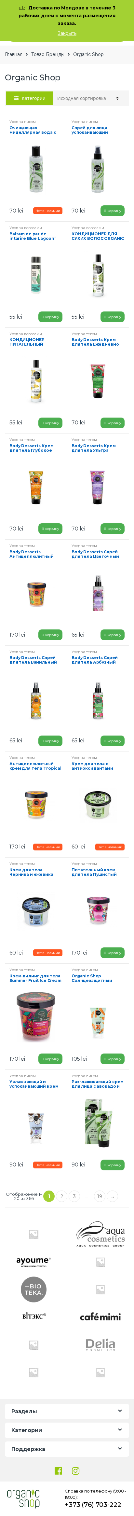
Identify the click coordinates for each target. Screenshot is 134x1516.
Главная (13, 54)
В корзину (112, 211)
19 (99, 1196)
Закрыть (67, 33)
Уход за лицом (22, 121)
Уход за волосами (25, 228)
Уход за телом (84, 334)
